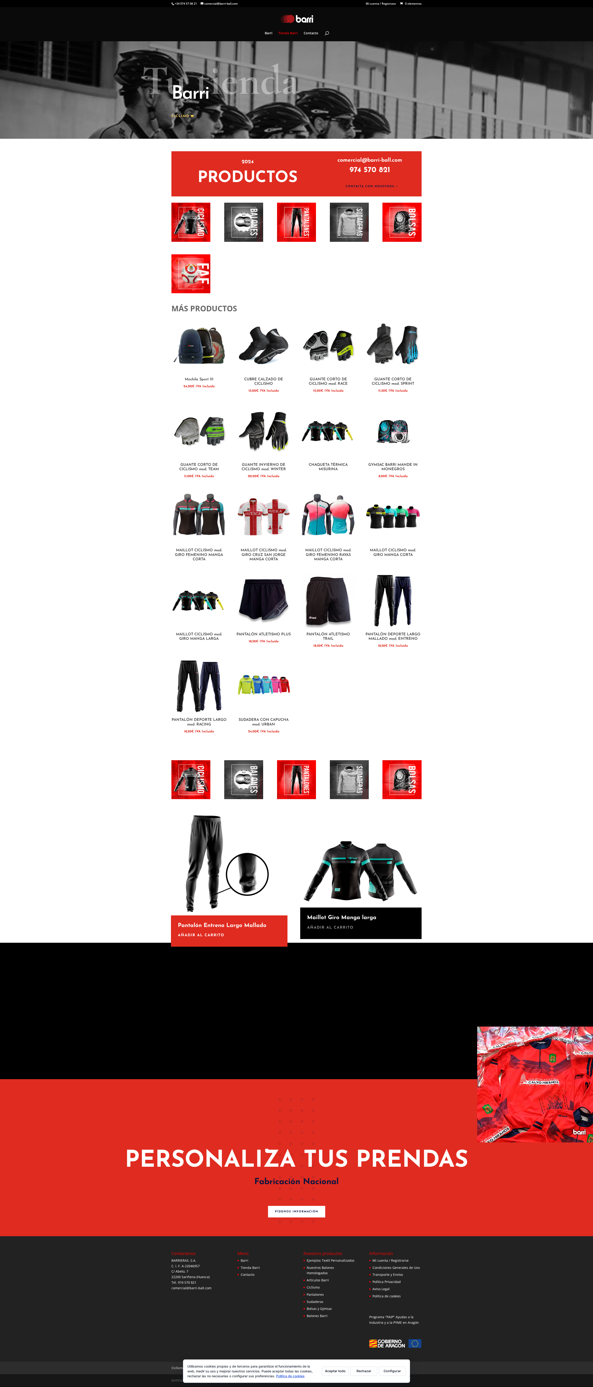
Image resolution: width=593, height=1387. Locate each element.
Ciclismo (313, 1287)
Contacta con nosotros (370, 186)
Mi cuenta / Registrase (381, 4)
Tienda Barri (288, 33)
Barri (268, 33)
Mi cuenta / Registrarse (390, 1260)
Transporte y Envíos (387, 1274)
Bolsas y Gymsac (319, 1308)
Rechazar (363, 1371)
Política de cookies (386, 1296)
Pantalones (315, 1294)
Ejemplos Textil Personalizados (330, 1260)
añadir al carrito (201, 935)
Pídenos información (296, 1211)
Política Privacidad (386, 1282)
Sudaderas (315, 1301)
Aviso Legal (381, 1289)
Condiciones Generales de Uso (396, 1267)
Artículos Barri (318, 1280)
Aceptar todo (335, 1371)
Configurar (392, 1371)
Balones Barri (317, 1316)
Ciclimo (180, 116)
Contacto (311, 33)
